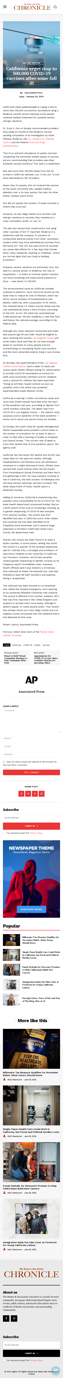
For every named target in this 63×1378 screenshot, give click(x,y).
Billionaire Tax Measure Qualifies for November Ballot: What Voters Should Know (40, 940)
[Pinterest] (35, 794)
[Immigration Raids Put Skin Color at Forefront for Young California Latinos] (11, 985)
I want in (30, 826)
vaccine (46, 645)
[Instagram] (14, 1318)
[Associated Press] (31, 680)
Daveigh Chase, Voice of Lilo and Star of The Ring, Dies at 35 (41, 999)
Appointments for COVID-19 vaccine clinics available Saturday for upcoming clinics (46, 659)
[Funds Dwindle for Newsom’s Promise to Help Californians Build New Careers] (11, 970)
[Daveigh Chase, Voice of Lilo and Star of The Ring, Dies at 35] (11, 1000)
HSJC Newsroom (14, 1080)
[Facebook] (21, 794)
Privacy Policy (36, 833)
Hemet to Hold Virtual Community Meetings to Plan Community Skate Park (15, 659)
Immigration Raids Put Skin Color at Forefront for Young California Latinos (40, 984)
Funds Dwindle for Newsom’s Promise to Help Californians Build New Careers (41, 970)
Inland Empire (31, 63)
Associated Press (33, 93)
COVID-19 (27, 645)
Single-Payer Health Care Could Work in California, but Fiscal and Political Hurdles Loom (41, 955)
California (16, 645)
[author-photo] (5, 1079)
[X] (28, 794)
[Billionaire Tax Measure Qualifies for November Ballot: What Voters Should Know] (11, 940)
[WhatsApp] (42, 794)
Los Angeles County (43, 338)
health (37, 645)
